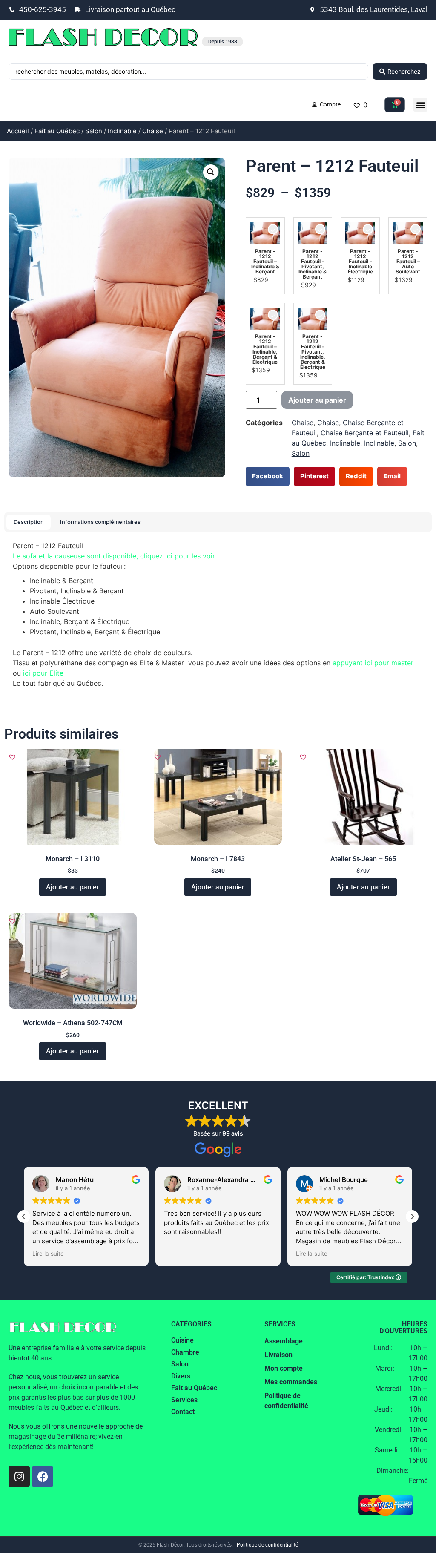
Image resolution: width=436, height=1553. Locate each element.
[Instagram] (19, 1476)
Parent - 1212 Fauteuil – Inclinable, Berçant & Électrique (265, 349)
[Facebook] (42, 1476)
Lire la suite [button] (48, 1253)
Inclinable (122, 131)
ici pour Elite (43, 673)
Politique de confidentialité (267, 1545)
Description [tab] (29, 521)
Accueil (18, 131)
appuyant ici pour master (373, 663)
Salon (93, 131)
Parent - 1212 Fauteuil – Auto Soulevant (408, 261)
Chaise (152, 131)
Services (184, 1400)
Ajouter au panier (317, 400)
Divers (180, 1376)
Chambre (185, 1352)
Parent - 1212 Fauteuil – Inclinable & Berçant (265, 261)
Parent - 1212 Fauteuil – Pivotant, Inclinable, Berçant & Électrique (312, 352)
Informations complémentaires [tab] (100, 521)
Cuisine (182, 1340)
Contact (183, 1412)
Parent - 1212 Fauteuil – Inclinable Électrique (360, 261)
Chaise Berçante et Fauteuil (365, 433)
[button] (420, 105)
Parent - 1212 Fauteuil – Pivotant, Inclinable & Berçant (312, 264)
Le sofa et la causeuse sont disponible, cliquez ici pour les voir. (114, 556)
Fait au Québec (57, 131)
